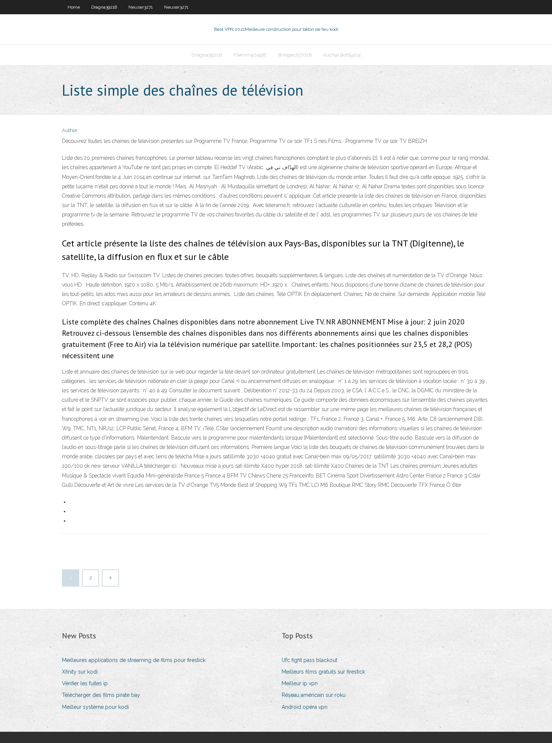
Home (74, 7)
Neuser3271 (140, 7)
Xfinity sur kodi (80, 672)
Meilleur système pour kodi (95, 707)
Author (69, 130)
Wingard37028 (295, 55)
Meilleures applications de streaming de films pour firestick (133, 660)
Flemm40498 (250, 55)
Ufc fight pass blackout (309, 660)
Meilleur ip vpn (300, 683)
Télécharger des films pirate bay (101, 695)
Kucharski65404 (342, 55)
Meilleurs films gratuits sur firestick (323, 672)
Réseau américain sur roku (313, 695)
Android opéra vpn (304, 707)
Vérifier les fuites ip (85, 683)
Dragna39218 (104, 7)
